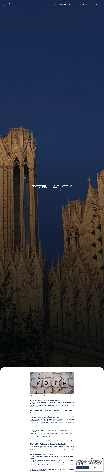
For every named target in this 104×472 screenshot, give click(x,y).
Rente (87, 4)
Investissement (72, 4)
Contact (98, 4)
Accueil (54, 4)
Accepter (82, 467)
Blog (92, 4)
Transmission (62, 4)
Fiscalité (81, 4)
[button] (101, 458)
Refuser (96, 467)
